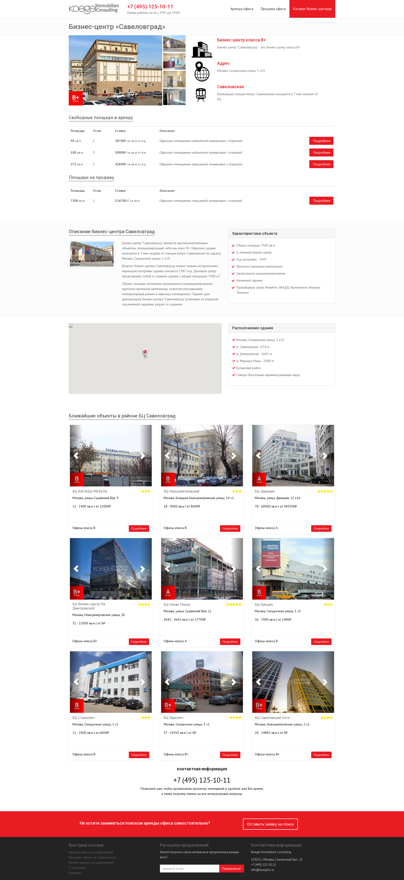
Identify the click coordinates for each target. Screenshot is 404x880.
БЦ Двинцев (264, 491)
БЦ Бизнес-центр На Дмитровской (88, 606)
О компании (77, 868)
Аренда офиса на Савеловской (91, 852)
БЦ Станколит (83, 718)
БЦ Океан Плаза (177, 604)
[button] (76, 455)
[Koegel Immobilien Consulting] (94, 9)
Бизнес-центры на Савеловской (91, 862)
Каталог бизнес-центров (312, 9)
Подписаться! (231, 868)
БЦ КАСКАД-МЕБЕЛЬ (89, 491)
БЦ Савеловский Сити (272, 718)
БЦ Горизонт (174, 718)
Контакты (75, 873)
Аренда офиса (242, 9)
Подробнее (321, 141)
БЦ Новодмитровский (181, 491)
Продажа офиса (273, 9)
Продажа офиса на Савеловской (92, 857)
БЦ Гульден (264, 604)
